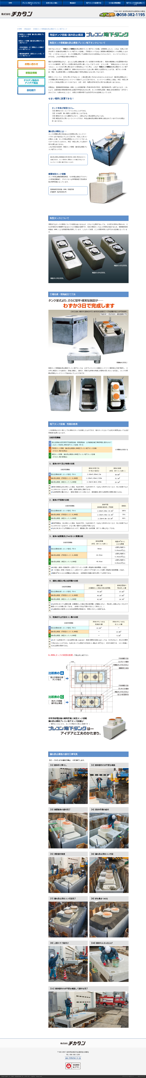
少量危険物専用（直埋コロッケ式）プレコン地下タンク (31, 54)
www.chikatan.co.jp (73, 1058)
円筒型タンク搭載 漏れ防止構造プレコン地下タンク (31, 35)
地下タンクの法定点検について (135, 3)
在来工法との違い (52, 3)
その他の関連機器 (115, 3)
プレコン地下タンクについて (31, 3)
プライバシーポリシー (128, 1076)
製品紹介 (73, 3)
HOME (10, 3)
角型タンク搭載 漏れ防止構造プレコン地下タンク (31, 42)
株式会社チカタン (17, 14)
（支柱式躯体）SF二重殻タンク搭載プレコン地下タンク (31, 48)
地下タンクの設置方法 (93, 3)
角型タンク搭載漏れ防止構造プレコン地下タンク (50, 29)
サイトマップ (141, 1076)
